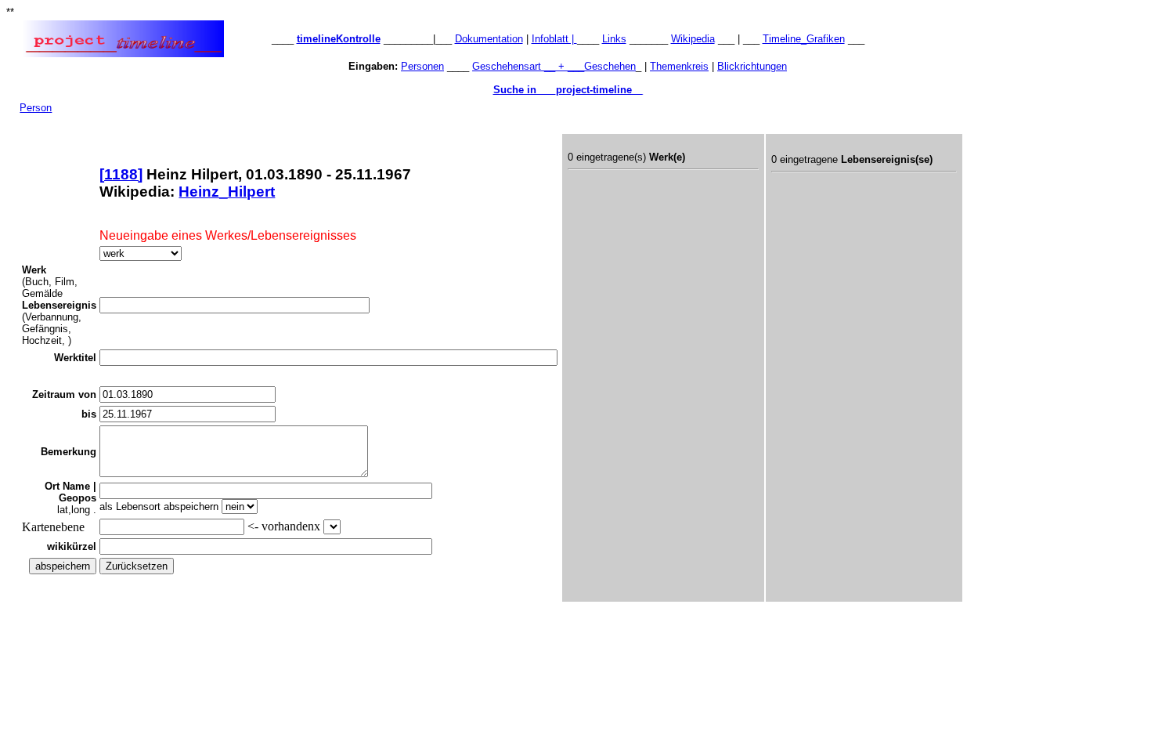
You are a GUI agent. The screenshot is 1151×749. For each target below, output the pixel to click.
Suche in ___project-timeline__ (568, 90)
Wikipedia (693, 39)
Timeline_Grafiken (804, 39)
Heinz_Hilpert (227, 191)
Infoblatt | (554, 39)
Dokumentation (489, 39)
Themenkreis (679, 66)
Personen (422, 66)
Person (36, 108)
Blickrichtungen (752, 66)
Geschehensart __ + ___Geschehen (554, 66)
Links (614, 39)
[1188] (121, 174)
